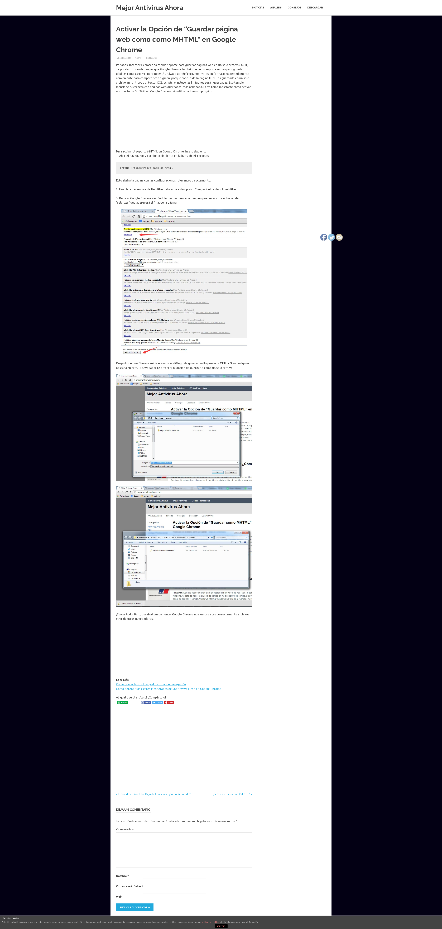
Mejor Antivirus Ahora (149, 8)
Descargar (315, 7)
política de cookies (210, 922)
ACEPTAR (221, 926)
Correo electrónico (129, 886)
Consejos (294, 7)
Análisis (276, 7)
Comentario (125, 829)
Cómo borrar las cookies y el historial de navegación (151, 684)
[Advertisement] (184, 122)
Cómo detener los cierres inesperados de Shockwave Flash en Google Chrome (168, 688)
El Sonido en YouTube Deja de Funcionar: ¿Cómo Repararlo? (154, 794)
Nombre (122, 876)
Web (119, 896)
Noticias (258, 7)
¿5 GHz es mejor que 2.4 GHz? (231, 794)
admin (138, 57)
